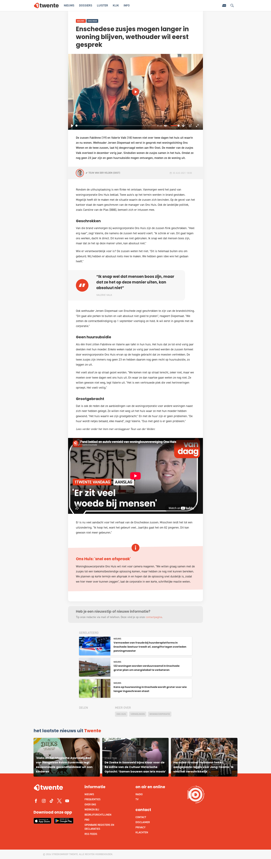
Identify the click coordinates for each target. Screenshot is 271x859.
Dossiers (85, 5)
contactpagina (154, 617)
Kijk (116, 5)
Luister (102, 5)
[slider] (115, 125)
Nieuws (69, 5)
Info (127, 5)
